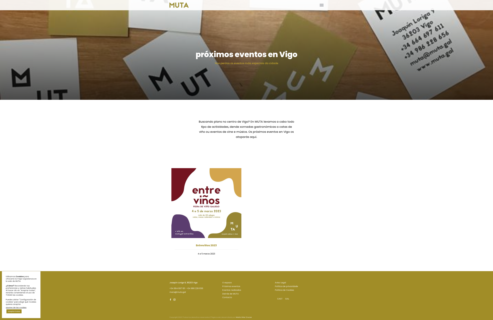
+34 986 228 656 (195, 288)
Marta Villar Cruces (244, 317)
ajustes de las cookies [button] (16, 307)
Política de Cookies (284, 290)
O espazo (227, 282)
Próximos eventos (231, 286)
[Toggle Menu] (322, 5)
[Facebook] (170, 300)
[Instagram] (174, 300)
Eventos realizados (231, 290)
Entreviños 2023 (206, 245)
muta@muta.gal (177, 292)
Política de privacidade (286, 286)
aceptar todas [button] (14, 311)
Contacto (227, 297)
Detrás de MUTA (230, 293)
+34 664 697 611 (177, 288)
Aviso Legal (280, 282)
